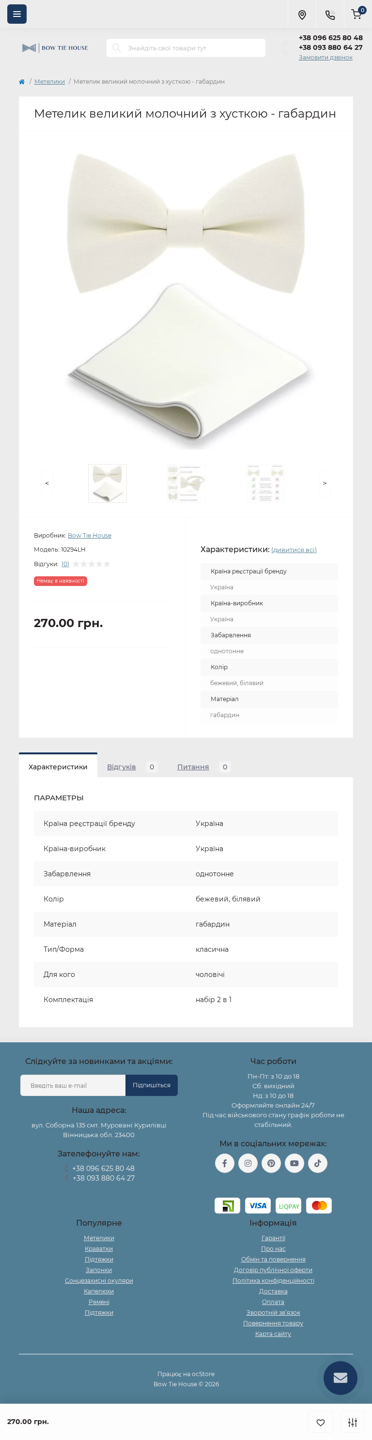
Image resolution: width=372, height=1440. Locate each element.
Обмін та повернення (273, 1259)
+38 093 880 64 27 (331, 47)
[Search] (116, 48)
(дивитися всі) (294, 550)
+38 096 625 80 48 (331, 37)
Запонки (99, 1270)
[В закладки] (320, 1422)
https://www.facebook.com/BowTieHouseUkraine (224, 1163)
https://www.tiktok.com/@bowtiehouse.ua (317, 1163)
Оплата (273, 1301)
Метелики (49, 81)
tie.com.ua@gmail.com (273, 1185)
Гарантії (273, 1238)
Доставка (273, 1291)
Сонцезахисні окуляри (99, 1280)
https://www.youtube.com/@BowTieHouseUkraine (294, 1163)
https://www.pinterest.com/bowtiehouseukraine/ (271, 1163)
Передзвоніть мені (99, 1190)
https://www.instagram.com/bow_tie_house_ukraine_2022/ (248, 1163)
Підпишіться (151, 1085)
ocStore (203, 1374)
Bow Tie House (89, 535)
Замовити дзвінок (326, 57)
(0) (65, 564)
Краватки (99, 1248)
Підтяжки (99, 1259)
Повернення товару (273, 1323)
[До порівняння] (353, 1422)
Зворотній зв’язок (273, 1312)
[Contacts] (330, 14)
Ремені (99, 1301)
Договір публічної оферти (273, 1270)
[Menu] (17, 14)
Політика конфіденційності (273, 1280)
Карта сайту (273, 1333)
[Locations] (302, 14)
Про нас (273, 1248)
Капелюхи (99, 1291)
